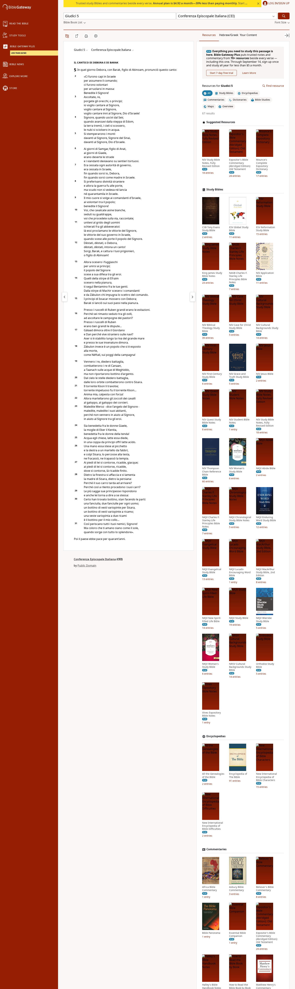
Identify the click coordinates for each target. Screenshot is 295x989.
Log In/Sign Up (279, 3)
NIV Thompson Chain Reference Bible (211, 471)
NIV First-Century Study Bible (212, 375)
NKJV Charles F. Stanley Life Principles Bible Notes (211, 522)
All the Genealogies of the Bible (213, 775)
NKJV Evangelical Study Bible (211, 571)
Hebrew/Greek (228, 35)
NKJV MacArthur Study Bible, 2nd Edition (265, 572)
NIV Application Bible (265, 275)
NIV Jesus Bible (264, 373)
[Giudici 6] (192, 297)
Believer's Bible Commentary (265, 889)
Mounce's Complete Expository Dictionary (262, 164)
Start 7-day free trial (221, 73)
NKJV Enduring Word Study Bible (266, 519)
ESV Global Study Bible (238, 229)
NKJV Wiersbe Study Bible (264, 620)
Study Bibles (214, 189)
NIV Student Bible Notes (239, 421)
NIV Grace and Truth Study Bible (239, 375)
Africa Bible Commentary (209, 889)
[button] (275, 3)
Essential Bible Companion (237, 934)
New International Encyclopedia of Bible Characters (266, 777)
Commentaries (216, 849)
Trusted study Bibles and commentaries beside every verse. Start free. (163, 3)
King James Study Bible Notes (212, 275)
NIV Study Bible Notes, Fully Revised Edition (211, 163)
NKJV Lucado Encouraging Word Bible (240, 572)
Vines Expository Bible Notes (211, 714)
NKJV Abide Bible (265, 468)
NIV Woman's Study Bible (236, 470)
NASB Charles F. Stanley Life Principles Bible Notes (238, 278)
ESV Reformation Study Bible (265, 229)
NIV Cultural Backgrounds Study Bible (267, 328)
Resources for (217, 86)
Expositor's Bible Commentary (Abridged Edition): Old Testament (240, 164)
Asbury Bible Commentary (236, 889)
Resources (209, 35)
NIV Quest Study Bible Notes (211, 421)
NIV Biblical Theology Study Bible (211, 328)
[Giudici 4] (64, 297)
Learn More (249, 73)
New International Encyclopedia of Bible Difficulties (212, 825)
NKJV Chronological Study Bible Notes (240, 519)
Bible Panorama (211, 932)
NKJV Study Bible (238, 618)
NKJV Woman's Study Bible (210, 665)
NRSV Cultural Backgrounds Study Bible (240, 667)
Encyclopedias (216, 736)
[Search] (284, 16)
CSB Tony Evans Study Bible (211, 229)
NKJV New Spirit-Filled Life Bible (211, 620)
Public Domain (87, 565)
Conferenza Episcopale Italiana (95, 559)
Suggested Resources (220, 122)
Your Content (248, 35)
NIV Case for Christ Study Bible (240, 326)
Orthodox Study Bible (265, 665)
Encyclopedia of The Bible (238, 775)
